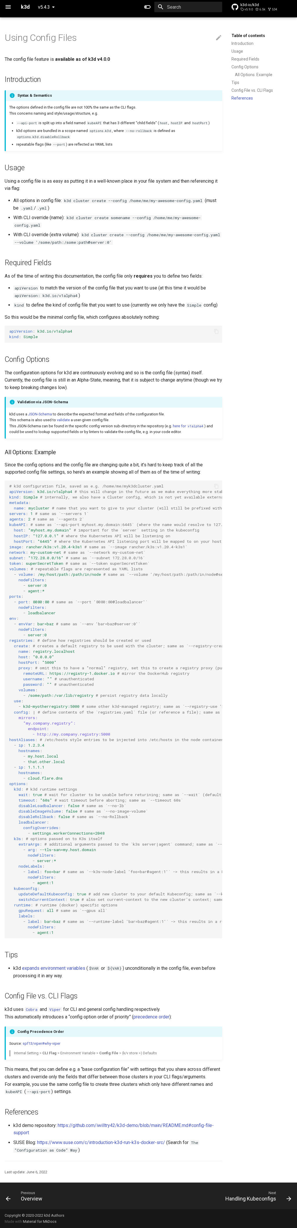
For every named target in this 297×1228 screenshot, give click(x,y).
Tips (235, 82)
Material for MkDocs (40, 1221)
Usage (237, 51)
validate (63, 420)
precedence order (151, 1017)
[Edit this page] (218, 38)
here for (188, 426)
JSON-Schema (40, 414)
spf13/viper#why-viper (41, 1043)
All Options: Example (253, 74)
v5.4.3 (44, 7)
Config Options (244, 67)
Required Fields (245, 59)
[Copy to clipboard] (216, 331)
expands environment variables (53, 968)
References (242, 98)
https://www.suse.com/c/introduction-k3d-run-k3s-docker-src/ (101, 1142)
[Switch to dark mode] (147, 7)
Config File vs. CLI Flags (252, 90)
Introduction (242, 43)
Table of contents (248, 35)
